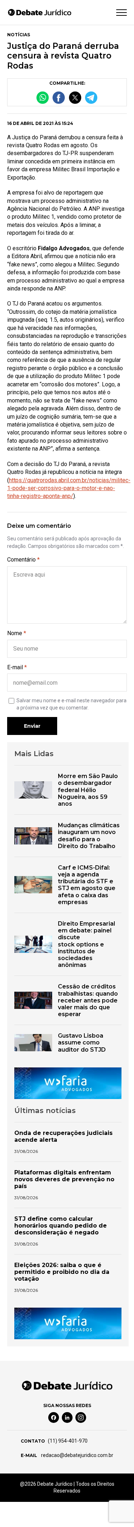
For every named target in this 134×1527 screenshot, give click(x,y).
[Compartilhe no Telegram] (91, 97)
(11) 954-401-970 (68, 1441)
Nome (16, 633)
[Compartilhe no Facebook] (59, 97)
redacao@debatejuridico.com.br (76, 1455)
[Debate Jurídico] (39, 12)
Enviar (32, 726)
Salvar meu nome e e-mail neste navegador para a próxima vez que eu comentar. (71, 704)
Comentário (23, 559)
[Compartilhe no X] (75, 97)
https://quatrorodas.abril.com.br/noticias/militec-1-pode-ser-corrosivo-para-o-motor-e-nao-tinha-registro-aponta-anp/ (68, 488)
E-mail (17, 667)
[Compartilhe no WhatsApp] (42, 97)
